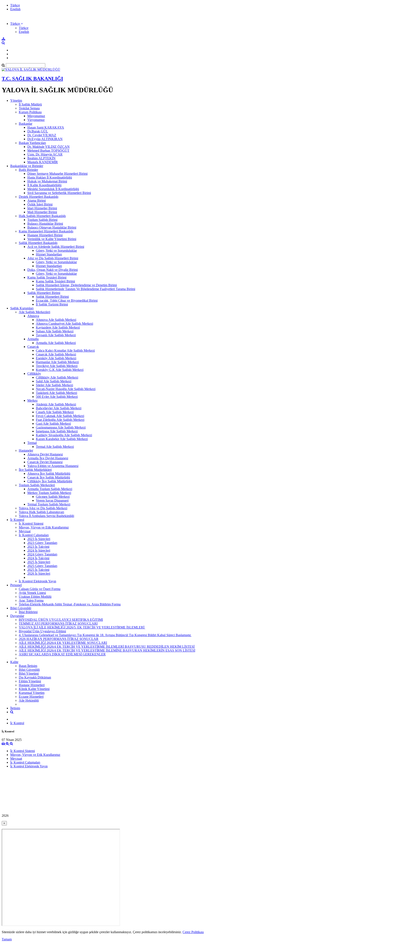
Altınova (33, 316)
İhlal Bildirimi (28, 612)
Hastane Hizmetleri (32, 685)
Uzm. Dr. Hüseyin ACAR (45, 154)
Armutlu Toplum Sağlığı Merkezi (49, 489)
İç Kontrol (17, 519)
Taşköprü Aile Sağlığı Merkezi (56, 393)
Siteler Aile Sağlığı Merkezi (54, 385)
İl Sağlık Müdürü (30, 104)
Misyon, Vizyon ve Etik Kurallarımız (44, 527)
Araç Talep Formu (31, 600)
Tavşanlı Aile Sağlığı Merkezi (56, 335)
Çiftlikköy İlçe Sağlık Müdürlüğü (49, 481)
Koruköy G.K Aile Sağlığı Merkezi (59, 370)
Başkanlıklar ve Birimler (26, 166)
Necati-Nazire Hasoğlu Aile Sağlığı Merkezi (65, 389)
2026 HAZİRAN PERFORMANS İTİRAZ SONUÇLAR (58, 639)
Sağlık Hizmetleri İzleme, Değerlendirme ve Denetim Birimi (76, 285)
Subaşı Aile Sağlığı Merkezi (54, 331)
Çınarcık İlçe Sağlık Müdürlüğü (48, 477)
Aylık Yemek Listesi (32, 593)
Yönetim (16, 100)
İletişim (15, 708)
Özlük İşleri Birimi (40, 204)
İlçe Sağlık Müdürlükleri (35, 470)
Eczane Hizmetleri (31, 696)
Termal (32, 443)
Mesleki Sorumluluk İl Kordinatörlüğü (53, 189)
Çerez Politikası (193, 932)
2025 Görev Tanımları (42, 566)
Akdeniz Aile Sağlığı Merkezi (56, 404)
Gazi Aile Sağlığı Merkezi (53, 423)
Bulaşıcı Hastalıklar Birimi (45, 223)
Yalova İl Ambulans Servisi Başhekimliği (46, 516)
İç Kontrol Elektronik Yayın (37, 581)
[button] (16, 23)
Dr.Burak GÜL (37, 131)
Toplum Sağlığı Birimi (42, 220)
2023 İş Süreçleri (38, 539)
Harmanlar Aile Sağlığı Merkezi (57, 362)
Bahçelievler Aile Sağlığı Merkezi (58, 408)
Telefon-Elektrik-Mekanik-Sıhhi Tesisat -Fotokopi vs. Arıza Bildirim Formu (70, 604)
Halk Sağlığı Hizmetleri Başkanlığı (42, 216)
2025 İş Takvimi (38, 569)
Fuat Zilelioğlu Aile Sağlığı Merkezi (60, 420)
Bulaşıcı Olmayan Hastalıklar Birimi (51, 227)
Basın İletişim (28, 666)
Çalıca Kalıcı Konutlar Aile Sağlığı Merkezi (65, 350)
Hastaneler (26, 450)
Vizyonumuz (36, 120)
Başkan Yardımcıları (32, 143)
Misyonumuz (36, 116)
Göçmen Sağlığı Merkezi (53, 496)
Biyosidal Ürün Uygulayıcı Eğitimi (42, 631)
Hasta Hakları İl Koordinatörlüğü (49, 177)
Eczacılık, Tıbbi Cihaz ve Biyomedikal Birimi (67, 300)
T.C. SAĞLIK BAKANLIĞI (32, 78)
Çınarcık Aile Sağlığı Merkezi (56, 354)
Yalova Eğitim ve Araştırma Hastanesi (52, 466)
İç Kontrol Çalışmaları (34, 535)
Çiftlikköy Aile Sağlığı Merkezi (57, 377)
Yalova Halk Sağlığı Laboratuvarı (41, 512)
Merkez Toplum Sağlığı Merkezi (49, 493)
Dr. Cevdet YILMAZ (41, 135)
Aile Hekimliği (29, 700)
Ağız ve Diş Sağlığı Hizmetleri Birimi (52, 258)
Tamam (7, 939)
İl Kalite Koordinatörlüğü (44, 185)
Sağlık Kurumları (22, 308)
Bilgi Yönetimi (29, 673)
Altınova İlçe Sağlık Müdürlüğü (48, 473)
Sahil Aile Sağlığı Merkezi (53, 381)
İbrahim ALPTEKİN (41, 158)
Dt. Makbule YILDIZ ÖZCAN (48, 146)
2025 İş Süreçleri (38, 562)
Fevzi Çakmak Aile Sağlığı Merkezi (60, 416)
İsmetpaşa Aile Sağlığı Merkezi (57, 431)
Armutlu (33, 339)
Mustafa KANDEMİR (42, 162)
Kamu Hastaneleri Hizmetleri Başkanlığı (46, 231)
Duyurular (17, 616)
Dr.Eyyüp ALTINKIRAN (45, 139)
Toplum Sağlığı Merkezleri (37, 485)
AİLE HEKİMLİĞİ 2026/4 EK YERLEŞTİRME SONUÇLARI (63, 643)
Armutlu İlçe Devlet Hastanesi (47, 458)
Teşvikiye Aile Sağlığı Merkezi (57, 366)
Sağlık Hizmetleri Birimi (43, 293)
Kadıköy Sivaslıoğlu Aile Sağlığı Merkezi (64, 435)
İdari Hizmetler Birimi (42, 208)
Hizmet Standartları (49, 254)
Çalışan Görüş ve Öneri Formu (39, 589)
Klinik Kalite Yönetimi (34, 689)
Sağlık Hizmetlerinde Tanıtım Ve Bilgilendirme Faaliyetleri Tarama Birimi (85, 289)
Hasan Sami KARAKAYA (45, 127)
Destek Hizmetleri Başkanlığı (38, 196)
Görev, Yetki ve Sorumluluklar (56, 250)
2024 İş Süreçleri (38, 550)
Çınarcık (33, 346)
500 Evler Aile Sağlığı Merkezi (57, 396)
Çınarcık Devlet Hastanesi (45, 462)
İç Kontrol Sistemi (31, 523)
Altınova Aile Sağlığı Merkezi (56, 320)
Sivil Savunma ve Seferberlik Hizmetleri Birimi (59, 193)
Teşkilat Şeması (29, 108)
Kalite (14, 662)
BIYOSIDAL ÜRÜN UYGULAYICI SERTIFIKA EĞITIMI (61, 619)
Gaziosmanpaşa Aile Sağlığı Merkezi (61, 427)
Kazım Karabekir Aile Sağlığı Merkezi (62, 439)
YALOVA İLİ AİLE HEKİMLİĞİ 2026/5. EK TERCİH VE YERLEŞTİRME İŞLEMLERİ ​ (82, 627)
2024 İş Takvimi (38, 558)
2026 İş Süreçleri (38, 573)
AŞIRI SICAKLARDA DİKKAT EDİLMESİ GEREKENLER (62, 654)
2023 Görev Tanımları (42, 543)
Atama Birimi (36, 200)
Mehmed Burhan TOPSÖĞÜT (48, 150)
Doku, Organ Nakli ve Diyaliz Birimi (52, 270)
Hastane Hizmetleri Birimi (45, 235)
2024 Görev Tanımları (42, 554)
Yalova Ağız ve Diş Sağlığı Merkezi (43, 508)
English (15, 9)
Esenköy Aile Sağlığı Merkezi (56, 358)
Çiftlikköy (34, 373)
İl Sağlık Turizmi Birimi (52, 304)
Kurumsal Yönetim (31, 693)
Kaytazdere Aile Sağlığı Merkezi (58, 327)
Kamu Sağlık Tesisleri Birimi (46, 277)
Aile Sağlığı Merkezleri (34, 312)
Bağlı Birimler (28, 170)
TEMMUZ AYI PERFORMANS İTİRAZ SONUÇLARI (58, 623)
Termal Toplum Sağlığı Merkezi (48, 504)
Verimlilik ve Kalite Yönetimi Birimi (51, 239)
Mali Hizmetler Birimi (42, 212)
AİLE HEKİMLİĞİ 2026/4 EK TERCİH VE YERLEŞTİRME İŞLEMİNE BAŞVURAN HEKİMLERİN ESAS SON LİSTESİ (107, 650)
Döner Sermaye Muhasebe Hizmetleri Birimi (57, 173)
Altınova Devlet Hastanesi (45, 454)
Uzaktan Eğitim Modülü (35, 596)
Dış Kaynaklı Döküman (35, 677)
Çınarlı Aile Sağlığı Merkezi (55, 412)
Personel (16, 585)
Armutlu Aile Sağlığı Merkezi (56, 343)
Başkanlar (25, 123)
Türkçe (15, 5)
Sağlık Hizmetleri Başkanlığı (38, 243)
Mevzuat (25, 531)
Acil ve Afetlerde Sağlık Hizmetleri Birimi (55, 246)
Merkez (32, 400)
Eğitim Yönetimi (30, 681)
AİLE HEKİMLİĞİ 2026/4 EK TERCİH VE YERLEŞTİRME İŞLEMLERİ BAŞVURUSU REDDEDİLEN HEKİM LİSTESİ (107, 646)
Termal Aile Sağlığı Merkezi (55, 446)
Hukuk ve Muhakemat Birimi (47, 181)
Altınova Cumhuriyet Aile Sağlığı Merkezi (64, 323)
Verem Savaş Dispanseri (52, 500)
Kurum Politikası (30, 112)
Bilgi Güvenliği (20, 608)
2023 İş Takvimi (38, 546)
